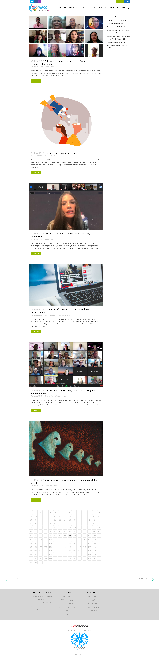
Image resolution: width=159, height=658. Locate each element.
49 (50, 524)
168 (45, 555)
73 (94, 528)
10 (80, 512)
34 (50, 520)
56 (84, 524)
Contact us (93, 611)
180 (30, 558)
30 (31, 520)
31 (36, 520)
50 (55, 524)
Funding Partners (93, 604)
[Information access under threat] (66, 120)
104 (99, 535)
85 (80, 531)
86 (84, 531)
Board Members (93, 596)
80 (55, 531)
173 (69, 555)
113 (69, 539)
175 (79, 555)
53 (70, 524)
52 (65, 524)
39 (75, 520)
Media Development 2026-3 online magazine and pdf (42, 598)
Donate (67, 618)
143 (69, 547)
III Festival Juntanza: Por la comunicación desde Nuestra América (117, 45)
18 (45, 516)
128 (69, 543)
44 (99, 520)
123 (45, 543)
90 (31, 535)
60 (31, 528)
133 (94, 543)
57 (89, 524)
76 (36, 531)
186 (60, 558)
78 (45, 531)
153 (45, 551)
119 (99, 539)
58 (94, 524)
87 (89, 531)
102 (89, 535)
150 (30, 551)
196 (35, 562)
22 (65, 516)
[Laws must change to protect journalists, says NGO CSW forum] (66, 206)
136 (35, 547)
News (47, 67)
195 (30, 562)
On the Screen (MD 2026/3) (116, 27)
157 (65, 551)
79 (50, 531)
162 (89, 551)
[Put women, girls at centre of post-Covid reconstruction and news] (66, 36)
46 (36, 524)
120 (30, 543)
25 (80, 516)
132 (89, 543)
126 (60, 543)
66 (60, 528)
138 (45, 547)
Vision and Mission (67, 600)
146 (84, 547)
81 (60, 531)
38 (70, 520)
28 (94, 516)
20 (55, 516)
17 (40, 516)
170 (55, 555)
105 (30, 539)
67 (65, 528)
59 (99, 524)
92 (40, 535)
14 (99, 512)
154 (50, 551)
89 (99, 531)
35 (55, 520)
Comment (48, 156)
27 (89, 516)
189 (74, 558)
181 (35, 558)
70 (80, 528)
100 (79, 535)
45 (31, 524)
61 (36, 528)
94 (50, 535)
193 (94, 558)
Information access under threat (61, 153)
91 (36, 535)
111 (60, 539)
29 (99, 516)
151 (35, 551)
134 (99, 543)
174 (74, 555)
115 (79, 539)
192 (89, 558)
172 (65, 555)
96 (60, 535)
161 (84, 551)
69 (75, 528)
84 (75, 531)
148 (94, 547)
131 (84, 543)
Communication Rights (53, 315)
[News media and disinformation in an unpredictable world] (66, 448)
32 (40, 520)
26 (84, 516)
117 (89, 539)
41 (84, 520)
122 (40, 543)
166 (35, 555)
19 (50, 516)
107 (40, 539)
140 (55, 547)
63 (45, 528)
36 (60, 520)
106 (35, 539)
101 (84, 535)
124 (50, 543)
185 (55, 558)
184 (50, 558)
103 (94, 535)
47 (40, 524)
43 (94, 520)
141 (60, 547)
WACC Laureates (93, 607)
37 (65, 520)
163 (94, 551)
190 (79, 558)
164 (99, 551)
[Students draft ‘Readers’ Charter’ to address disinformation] (66, 285)
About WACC (67, 596)
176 (84, 555)
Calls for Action (50, 396)
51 (60, 524)
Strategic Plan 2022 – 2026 (67, 607)
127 (65, 543)
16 (36, 516)
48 (45, 524)
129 (74, 543)
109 (50, 539)
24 (75, 516)
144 (74, 547)
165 (30, 555)
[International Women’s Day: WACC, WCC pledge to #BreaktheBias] (66, 364)
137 (40, 547)
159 (74, 551)
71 (84, 528)
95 (55, 535)
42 (89, 520)
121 (35, 543)
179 (99, 555)
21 (60, 516)
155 (55, 551)
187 (65, 558)
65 (55, 528)
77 (40, 531)
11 (84, 512)
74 (99, 528)
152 (40, 551)
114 (74, 539)
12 (89, 512)
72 (89, 528)
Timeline (67, 611)
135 (30, 547)
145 (79, 547)
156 (60, 551)
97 (65, 535)
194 (99, 558)
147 (89, 547)
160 (79, 551)
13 (94, 512)
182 (40, 558)
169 (50, 555)
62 (40, 528)
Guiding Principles (67, 604)
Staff (93, 600)
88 (94, 531)
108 (45, 539)
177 (89, 555)
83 (70, 531)
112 (65, 539)
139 (50, 547)
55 (80, 524)
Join (67, 614)
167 (40, 555)
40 (80, 520)
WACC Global (84, 654)
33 (45, 520)
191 (84, 558)
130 (79, 543)
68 (70, 528)
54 (75, 524)
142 (65, 547)
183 (45, 558)
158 (69, 551)
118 (94, 539)
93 (45, 535)
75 (31, 531)
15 (31, 516)
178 (94, 555)
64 (50, 528)
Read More (36, 81)
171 (60, 555)
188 (69, 558)
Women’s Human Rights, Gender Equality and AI (42, 608)
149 (99, 547)
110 (55, 539)
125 (55, 543)
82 (65, 531)
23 (70, 516)
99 (75, 535)
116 (84, 539)
